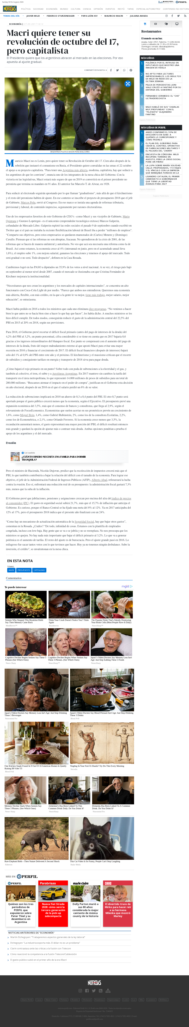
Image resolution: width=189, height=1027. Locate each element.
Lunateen (151, 1000)
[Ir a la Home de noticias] (94, 982)
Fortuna (64, 1000)
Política (25, 8)
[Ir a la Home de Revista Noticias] (9, 9)
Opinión (98, 8)
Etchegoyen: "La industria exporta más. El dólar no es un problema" (45, 942)
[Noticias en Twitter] (178, 16)
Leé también (29, 453)
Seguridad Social (84, 521)
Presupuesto (24, 570)
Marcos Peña (28, 202)
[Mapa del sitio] (108, 991)
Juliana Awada (139, 15)
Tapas (130, 8)
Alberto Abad (99, 480)
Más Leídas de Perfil (153, 127)
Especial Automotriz (148, 8)
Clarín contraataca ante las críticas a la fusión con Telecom (40, 948)
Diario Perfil (27, 1000)
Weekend (87, 1000)
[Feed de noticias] (185, 16)
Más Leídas (147, 58)
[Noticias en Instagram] (166, 16)
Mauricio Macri (114, 15)
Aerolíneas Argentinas (64, 373)
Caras (39, 1000)
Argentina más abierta (74, 170)
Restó (121, 8)
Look (125, 1000)
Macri (11, 570)
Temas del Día (11, 15)
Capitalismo (39, 570)
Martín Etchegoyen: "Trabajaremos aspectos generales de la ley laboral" (47, 937)
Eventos (110, 8)
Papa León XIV (89, 15)
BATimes (163, 1000)
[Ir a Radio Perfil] (166, 2)
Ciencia (87, 8)
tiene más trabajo (95, 295)
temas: (10, 566)
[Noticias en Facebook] (172, 16)
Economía (51, 8)
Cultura (75, 8)
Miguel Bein (27, 415)
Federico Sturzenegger (61, 15)
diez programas (97, 309)
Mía (141, 1000)
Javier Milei (33, 15)
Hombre (75, 1000)
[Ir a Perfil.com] (181, 2)
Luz (133, 1000)
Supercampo (113, 1000)
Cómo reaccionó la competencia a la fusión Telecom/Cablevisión (43, 954)
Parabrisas (99, 1000)
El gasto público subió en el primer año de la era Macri (38, 959)
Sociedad (38, 8)
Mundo (64, 8)
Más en (10, 876)
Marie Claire (51, 1000)
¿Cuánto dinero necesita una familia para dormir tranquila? (54, 458)
